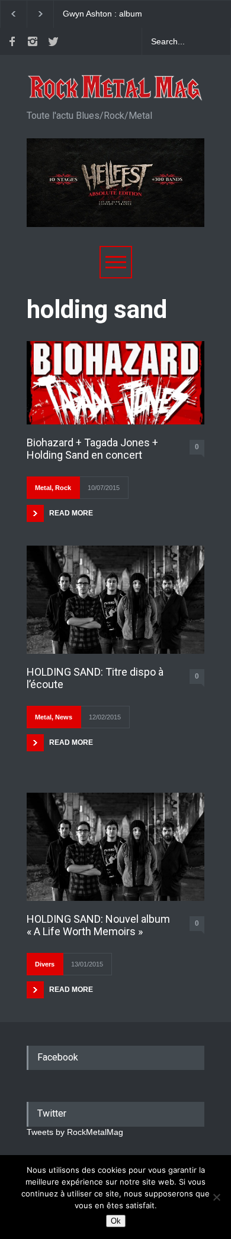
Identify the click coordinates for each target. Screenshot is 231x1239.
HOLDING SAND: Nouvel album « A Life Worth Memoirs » (98, 925)
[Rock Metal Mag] (115, 88)
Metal (43, 487)
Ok (116, 1221)
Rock (63, 487)
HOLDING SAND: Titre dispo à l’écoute (95, 678)
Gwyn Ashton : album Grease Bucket (102, 14)
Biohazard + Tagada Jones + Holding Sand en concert (92, 449)
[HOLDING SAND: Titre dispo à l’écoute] (115, 600)
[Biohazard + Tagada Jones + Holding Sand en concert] (115, 382)
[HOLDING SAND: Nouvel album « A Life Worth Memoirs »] (115, 847)
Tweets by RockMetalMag (75, 1132)
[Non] (216, 1197)
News (63, 717)
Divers (44, 964)
